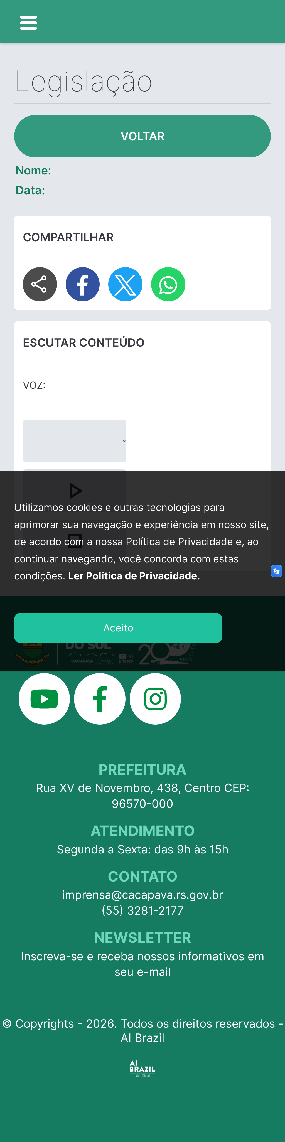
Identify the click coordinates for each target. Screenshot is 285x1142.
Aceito (118, 628)
